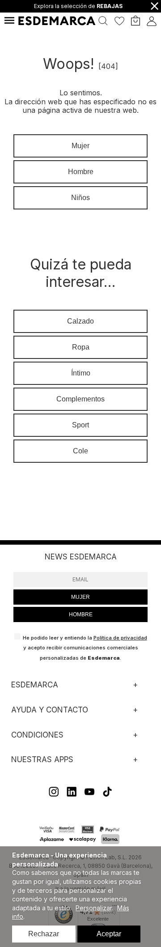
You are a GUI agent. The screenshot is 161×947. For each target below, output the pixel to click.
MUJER (80, 597)
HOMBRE (81, 614)
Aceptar (109, 934)
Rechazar (43, 934)
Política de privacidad (120, 638)
